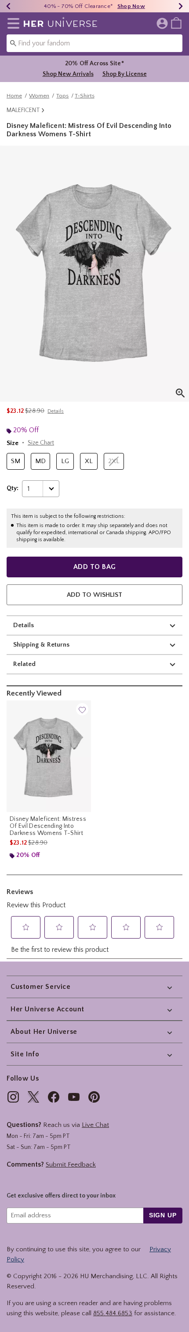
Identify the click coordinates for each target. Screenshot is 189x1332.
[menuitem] (176, 22)
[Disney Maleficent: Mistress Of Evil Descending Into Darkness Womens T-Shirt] (49, 756)
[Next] (180, 6)
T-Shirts (84, 96)
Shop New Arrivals (68, 74)
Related (24, 664)
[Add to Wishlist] (82, 709)
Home (14, 96)
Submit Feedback (71, 1164)
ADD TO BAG (94, 567)
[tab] (94, 274)
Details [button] (55, 411)
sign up (163, 1215)
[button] (12, 23)
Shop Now (131, 6)
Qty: (12, 488)
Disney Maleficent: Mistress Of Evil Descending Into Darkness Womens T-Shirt (48, 826)
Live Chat (95, 1125)
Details (23, 625)
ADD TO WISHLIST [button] (94, 595)
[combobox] (94, 43)
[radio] (16, 461)
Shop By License (124, 74)
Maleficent (23, 110)
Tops (62, 96)
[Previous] (8, 6)
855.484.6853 (112, 1313)
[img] (13, 1097)
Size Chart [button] (41, 442)
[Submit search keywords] (13, 43)
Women (39, 96)
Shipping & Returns (41, 644)
